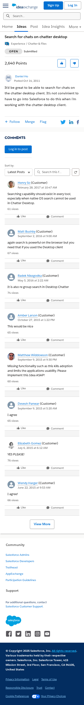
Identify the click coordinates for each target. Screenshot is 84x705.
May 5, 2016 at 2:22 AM (33, 280)
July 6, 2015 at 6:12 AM (33, 448)
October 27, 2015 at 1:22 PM (36, 320)
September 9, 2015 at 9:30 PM (37, 359)
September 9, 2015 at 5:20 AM (37, 408)
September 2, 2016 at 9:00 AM (37, 236)
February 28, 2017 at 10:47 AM (37, 187)
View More (42, 524)
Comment (57, 216)
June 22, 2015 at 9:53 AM (34, 487)
